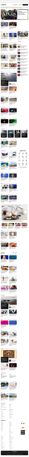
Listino (16, 107)
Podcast (16, 330)
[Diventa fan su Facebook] (22, 423)
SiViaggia (2, 161)
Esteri (13, 183)
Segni (16, 348)
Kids (1, 319)
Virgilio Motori (3, 107)
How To (10, 126)
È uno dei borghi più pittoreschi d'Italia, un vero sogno (4, 377)
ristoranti (10, 407)
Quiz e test (15, 241)
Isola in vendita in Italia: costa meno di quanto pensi (13, 307)
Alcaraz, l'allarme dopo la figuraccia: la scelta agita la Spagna (13, 201)
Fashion (9, 53)
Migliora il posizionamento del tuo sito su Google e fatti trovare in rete (4, 388)
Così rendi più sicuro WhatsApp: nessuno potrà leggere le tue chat (12, 125)
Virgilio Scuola (2, 438)
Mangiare (10, 404)
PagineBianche (2, 447)
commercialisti (10, 416)
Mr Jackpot (10, 439)
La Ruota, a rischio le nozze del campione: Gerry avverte (13, 38)
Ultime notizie (5, 183)
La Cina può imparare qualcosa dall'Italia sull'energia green (4, 82)
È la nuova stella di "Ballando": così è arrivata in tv (12, 179)
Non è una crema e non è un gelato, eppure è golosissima (11, 227)
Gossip (10, 434)
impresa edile (2, 406)
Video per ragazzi (15, 319)
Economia (8, 96)
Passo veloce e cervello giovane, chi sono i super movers (12, 283)
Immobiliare (11, 96)
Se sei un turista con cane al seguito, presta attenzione (4, 344)
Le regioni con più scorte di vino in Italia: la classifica (4, 305)
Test (16, 53)
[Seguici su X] (24, 423)
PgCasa (2, 230)
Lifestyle (2, 61)
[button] (26, 18)
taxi (1, 410)
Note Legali (10, 453)
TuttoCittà (2, 448)
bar (9, 406)
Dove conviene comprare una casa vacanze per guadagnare (12, 103)
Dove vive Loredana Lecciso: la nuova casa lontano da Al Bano (4, 261)
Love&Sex (14, 53)
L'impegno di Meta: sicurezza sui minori (24, 135)
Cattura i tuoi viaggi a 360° (21, 37)
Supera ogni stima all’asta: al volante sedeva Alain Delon (4, 114)
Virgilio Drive (2, 425)
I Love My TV (11, 150)
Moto (11, 107)
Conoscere (10, 284)
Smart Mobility (2, 442)
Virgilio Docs (2, 426)
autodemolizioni (2, 411)
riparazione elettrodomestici (4, 407)
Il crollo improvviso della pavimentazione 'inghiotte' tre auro (3, 136)
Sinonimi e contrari (9, 172)
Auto (9, 107)
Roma (3, 253)
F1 (12, 194)
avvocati (10, 415)
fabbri (1, 408)
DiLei (9, 427)
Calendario (2, 429)
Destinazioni (8, 161)
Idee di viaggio (12, 161)
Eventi (10, 254)
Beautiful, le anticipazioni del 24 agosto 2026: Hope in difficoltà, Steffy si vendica (24, 53)
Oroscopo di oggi (7, 348)
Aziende (16, 254)
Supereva (2, 241)
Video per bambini (10, 319)
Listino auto (2, 441)
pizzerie (10, 408)
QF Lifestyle (3, 295)
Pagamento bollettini (11, 438)
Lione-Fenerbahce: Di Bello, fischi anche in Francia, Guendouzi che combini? (22, 13)
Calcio (19, 16)
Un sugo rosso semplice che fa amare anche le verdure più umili (4, 272)
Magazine (2, 42)
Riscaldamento (7, 230)
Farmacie (13, 254)
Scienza (1, 126)
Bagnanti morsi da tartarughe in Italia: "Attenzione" (11, 261)
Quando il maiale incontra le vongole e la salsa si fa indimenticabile (23, 47)
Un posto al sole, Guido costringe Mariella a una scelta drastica (12, 49)
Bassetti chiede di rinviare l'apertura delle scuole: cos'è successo (4, 179)
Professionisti (11, 414)
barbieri (10, 412)
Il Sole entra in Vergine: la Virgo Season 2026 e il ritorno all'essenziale (12, 369)
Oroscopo (2, 348)
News (9, 42)
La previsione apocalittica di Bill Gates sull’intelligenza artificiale (13, 190)
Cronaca (9, 183)
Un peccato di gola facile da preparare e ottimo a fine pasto (4, 227)
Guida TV (7, 42)
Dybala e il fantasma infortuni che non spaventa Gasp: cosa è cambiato (24, 75)
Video (9, 241)
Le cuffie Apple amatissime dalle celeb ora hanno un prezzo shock (12, 27)
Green (9, 82)
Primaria (13, 172)
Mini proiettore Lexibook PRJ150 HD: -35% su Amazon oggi (4, 157)
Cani (11, 330)
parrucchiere (10, 410)
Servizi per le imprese (4, 381)
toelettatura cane (2, 416)
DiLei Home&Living (4, 139)
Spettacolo (10, 40)
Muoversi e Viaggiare (3, 409)
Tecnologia (2, 28)
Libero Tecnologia (3, 118)
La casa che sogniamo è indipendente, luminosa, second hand (12, 60)
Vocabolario (10, 446)
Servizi (2, 414)
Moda (9, 29)
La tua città (10, 445)
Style (11, 53)
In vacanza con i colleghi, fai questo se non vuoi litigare (4, 315)
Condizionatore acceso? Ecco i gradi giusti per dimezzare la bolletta (4, 237)
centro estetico (10, 411)
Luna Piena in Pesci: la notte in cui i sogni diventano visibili (13, 361)
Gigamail (2, 427)
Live (16, 194)
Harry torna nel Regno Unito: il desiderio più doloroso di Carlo (4, 248)
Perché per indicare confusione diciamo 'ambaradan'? (3, 326)
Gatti (13, 330)
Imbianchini (11, 230)
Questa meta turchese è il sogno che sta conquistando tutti (4, 168)
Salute (1, 39)
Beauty (6, 53)
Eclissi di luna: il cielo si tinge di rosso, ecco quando (4, 125)
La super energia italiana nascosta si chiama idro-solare (13, 84)
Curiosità (2, 115)
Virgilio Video (10, 425)
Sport (2, 194)
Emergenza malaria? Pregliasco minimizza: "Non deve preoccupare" (4, 190)
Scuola (2, 172)
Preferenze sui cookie (19, 453)
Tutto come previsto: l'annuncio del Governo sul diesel (12, 114)
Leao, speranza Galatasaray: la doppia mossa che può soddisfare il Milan (24, 72)
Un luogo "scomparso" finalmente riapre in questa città (12, 168)
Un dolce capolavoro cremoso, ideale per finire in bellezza (17, 227)
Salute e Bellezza (11, 409)
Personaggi (15, 42)
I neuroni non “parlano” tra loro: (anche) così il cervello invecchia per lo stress (13, 291)
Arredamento (15, 230)
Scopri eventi (10, 443)
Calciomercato (9, 194)
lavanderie (2, 415)
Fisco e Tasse (15, 96)
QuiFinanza (2, 96)
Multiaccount (2, 428)
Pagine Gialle (3, 403)
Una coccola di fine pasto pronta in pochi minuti (12, 221)
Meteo (1, 440)
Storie (16, 183)
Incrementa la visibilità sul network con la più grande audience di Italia (12, 388)
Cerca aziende (10, 442)
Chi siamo (8, 453)
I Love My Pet (15, 150)
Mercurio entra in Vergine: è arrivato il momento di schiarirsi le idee (4, 369)
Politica (11, 183)
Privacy (12, 453)
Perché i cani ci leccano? (12, 325)
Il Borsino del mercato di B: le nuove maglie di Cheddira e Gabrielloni (4, 201)
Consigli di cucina (11, 273)
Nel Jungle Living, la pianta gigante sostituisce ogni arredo (12, 146)
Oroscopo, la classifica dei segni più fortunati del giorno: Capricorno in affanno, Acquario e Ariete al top (4, 359)
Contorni (2, 273)
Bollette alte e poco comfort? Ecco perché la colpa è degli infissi (12, 237)
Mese (14, 348)
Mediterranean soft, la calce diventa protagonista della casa (4, 146)
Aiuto (21, 453)
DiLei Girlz (2, 53)
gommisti (2, 412)
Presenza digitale (15, 381)
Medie (16, 172)
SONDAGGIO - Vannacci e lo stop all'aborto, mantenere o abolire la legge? (23, 59)
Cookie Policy (15, 453)
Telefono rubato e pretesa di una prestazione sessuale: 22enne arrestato (23, 69)
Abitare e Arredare (3, 404)
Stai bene (2, 283)
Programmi (12, 42)
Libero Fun (10, 440)
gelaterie (10, 405)
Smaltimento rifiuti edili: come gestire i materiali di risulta (4, 399)
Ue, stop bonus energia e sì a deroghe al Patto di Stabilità (13, 92)
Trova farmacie (10, 444)
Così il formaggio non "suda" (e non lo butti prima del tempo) (13, 272)
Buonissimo (2, 265)
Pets (1, 330)
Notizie (13, 107)
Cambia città (2, 254)
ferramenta (2, 405)
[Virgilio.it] (3, 4)
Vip (9, 69)
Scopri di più (19, 41)
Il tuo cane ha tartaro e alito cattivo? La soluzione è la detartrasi (13, 344)
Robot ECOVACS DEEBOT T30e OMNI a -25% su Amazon (12, 157)
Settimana (11, 348)
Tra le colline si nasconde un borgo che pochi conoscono (12, 377)
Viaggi (1, 378)
